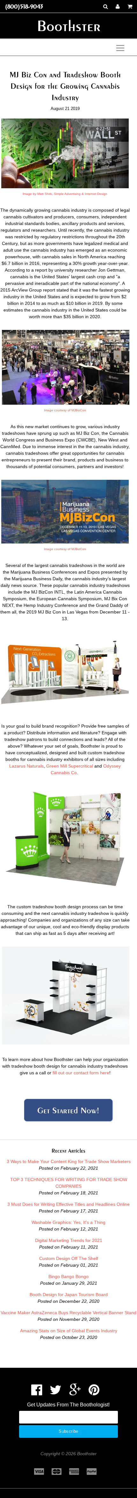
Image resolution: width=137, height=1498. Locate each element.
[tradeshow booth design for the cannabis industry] (65, 403)
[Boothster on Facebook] (36, 1392)
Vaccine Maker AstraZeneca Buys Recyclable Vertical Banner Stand (68, 1312)
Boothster (68, 25)
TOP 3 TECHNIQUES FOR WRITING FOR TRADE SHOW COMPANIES (68, 1183)
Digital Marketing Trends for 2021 (68, 1240)
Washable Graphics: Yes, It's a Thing (68, 1222)
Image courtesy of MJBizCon (65, 410)
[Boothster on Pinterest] (94, 1392)
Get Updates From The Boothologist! (68, 1404)
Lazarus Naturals (26, 765)
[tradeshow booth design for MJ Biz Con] (65, 541)
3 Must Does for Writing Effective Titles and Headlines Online (68, 1204)
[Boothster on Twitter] (55, 1392)
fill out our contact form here (81, 1072)
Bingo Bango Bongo (68, 1276)
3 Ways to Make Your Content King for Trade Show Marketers (69, 1161)
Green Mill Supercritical (69, 765)
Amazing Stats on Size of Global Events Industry (68, 1330)
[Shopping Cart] (129, 6)
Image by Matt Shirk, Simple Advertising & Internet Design (65, 194)
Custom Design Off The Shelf (68, 1258)
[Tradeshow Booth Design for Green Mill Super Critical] (65, 709)
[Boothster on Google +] (75, 1392)
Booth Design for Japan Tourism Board (69, 1294)
